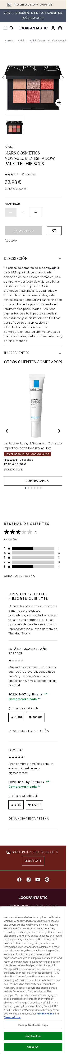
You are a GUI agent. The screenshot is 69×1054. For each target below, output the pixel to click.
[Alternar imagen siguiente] (63, 78)
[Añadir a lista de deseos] (54, 230)
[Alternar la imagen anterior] (3, 78)
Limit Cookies (33, 1036)
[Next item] (59, 431)
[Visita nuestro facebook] (19, 879)
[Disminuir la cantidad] (10, 212)
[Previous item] (7, 431)
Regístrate (33, 861)
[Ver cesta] (60, 28)
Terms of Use (12, 1017)
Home (8, 40)
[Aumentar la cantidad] (36, 212)
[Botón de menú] (4, 28)
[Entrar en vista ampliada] (59, 103)
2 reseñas (29, 174)
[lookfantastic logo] (33, 28)
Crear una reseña (19, 575)
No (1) (36, 804)
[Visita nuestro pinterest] (47, 879)
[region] (33, 980)
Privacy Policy (45, 1013)
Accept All (33, 1046)
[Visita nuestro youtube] (37, 879)
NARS (21, 40)
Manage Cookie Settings (33, 1025)
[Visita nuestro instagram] (28, 879)
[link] (53, 28)
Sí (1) (18, 804)
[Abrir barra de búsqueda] (11, 28)
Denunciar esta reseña (28, 731)
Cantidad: (13, 204)
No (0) (37, 717)
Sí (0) (18, 717)
